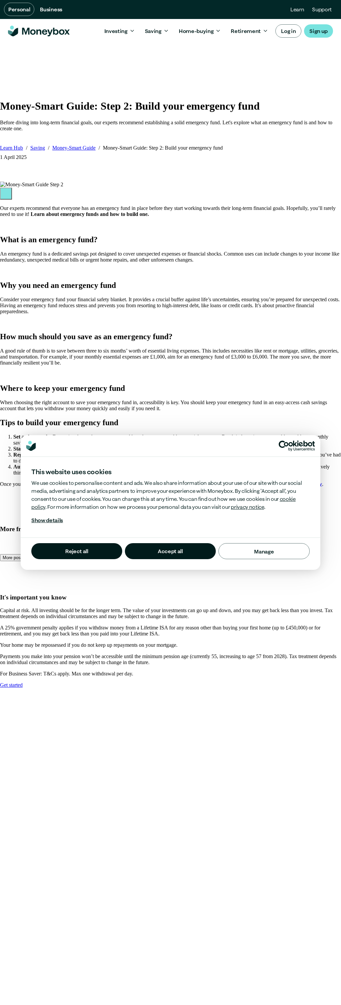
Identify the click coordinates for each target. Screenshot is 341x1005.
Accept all (170, 551)
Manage (264, 551)
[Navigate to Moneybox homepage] (39, 31)
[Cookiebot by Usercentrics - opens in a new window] (297, 446)
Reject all (76, 551)
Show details (47, 520)
